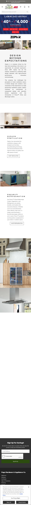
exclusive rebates (23, 29)
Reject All (9, 502)
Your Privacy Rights (15, 498)
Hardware (3, 477)
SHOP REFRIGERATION (17, 223)
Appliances (3, 475)
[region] (15, 495)
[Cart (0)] (28, 7)
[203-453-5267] (24, 7)
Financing (3, 482)
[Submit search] (27, 12)
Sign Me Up (15, 461)
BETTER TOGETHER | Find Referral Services (16, 1)
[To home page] (11, 6)
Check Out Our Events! (15, 2)
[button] (2, 7)
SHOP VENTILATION (13, 156)
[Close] (28, 487)
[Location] (20, 7)
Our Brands (3, 479)
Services (3, 484)
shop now (6, 29)
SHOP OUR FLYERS (13, 29)
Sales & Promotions (5, 481)
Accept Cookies (22, 502)
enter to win (15, 32)
